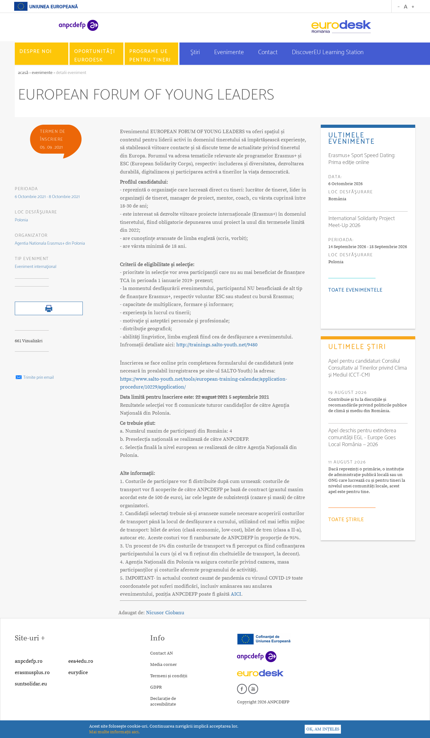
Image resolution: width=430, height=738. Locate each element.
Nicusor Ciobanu (165, 613)
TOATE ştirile (346, 519)
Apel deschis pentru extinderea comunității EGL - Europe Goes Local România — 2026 (362, 437)
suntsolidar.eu (31, 684)
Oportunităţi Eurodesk (94, 55)
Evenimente (230, 52)
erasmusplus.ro (32, 672)
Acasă (23, 73)
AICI (236, 594)
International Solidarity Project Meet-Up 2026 (361, 222)
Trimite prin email (38, 377)
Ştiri (195, 52)
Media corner (163, 664)
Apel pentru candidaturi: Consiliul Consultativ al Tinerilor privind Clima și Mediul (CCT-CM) (367, 368)
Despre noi (36, 51)
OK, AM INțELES (322, 729)
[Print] (49, 314)
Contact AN (161, 653)
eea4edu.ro (80, 661)
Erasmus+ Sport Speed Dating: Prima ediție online (361, 159)
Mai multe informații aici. (114, 732)
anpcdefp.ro (28, 661)
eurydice (78, 672)
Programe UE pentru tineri (150, 55)
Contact (268, 52)
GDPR (156, 687)
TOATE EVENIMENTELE (355, 290)
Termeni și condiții (168, 676)
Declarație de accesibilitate (163, 701)
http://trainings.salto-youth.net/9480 (216, 345)
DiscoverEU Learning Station (328, 52)
